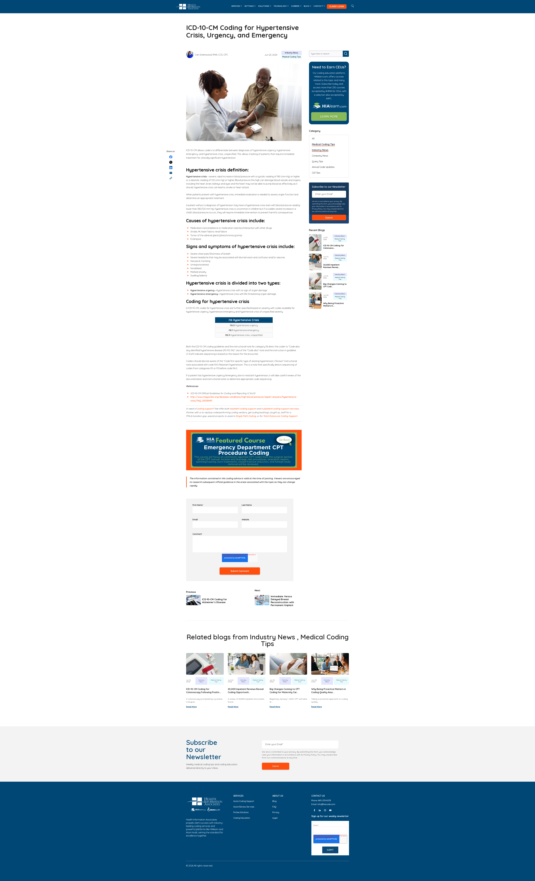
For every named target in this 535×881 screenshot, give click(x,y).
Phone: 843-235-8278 (321, 800)
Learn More (329, 116)
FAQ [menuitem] (274, 807)
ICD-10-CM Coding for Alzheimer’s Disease (214, 601)
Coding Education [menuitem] (241, 818)
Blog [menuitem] (306, 6)
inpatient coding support (243, 408)
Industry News (291, 52)
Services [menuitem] (235, 6)
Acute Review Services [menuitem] (243, 807)
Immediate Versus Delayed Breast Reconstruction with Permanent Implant (282, 601)
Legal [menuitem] (275, 818)
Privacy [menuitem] (275, 812)
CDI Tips (316, 172)
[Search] (346, 54)
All (313, 138)
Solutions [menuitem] (263, 6)
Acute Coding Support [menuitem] (243, 801)
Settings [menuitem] (249, 6)
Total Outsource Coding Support (280, 416)
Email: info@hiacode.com (323, 804)
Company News (320, 155)
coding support (205, 408)
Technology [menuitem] (280, 6)
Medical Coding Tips (291, 57)
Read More (191, 706)
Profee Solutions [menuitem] (241, 812)
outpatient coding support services (280, 408)
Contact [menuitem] (318, 6)
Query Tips (317, 161)
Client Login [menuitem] (336, 6)
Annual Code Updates (323, 167)
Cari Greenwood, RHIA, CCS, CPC (211, 54)
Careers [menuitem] (295, 6)
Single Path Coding (246, 416)
